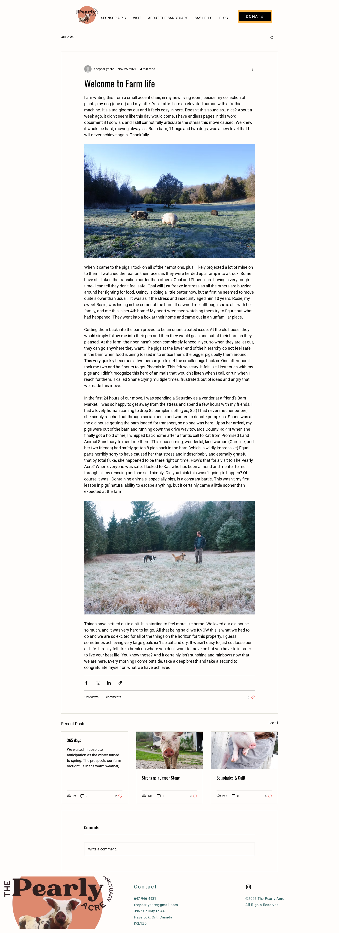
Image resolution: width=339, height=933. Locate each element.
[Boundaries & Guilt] (244, 750)
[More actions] (252, 69)
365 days (74, 740)
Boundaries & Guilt (231, 778)
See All (273, 723)
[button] (272, 37)
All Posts (67, 37)
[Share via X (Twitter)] (97, 683)
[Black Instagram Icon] (248, 887)
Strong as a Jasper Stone (161, 778)
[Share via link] (120, 683)
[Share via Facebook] (86, 683)
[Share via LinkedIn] (109, 683)
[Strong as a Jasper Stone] (169, 750)
